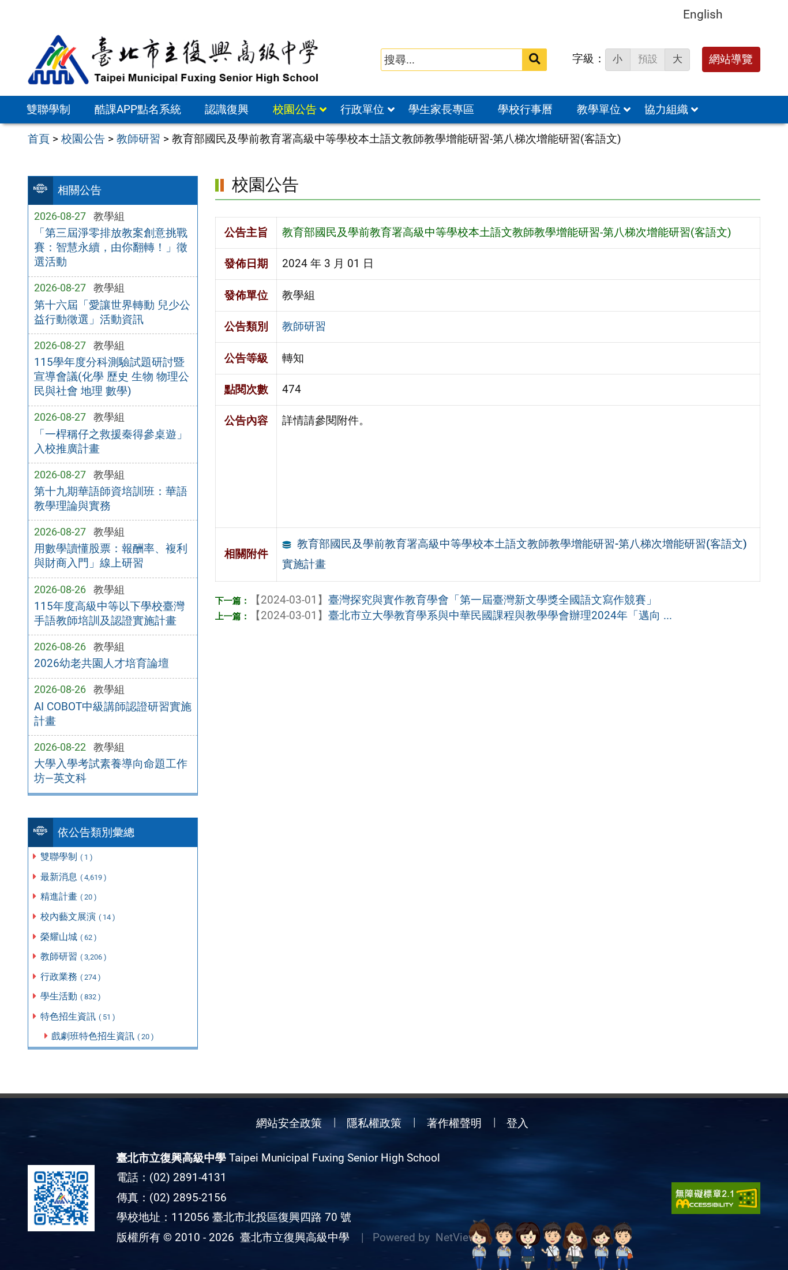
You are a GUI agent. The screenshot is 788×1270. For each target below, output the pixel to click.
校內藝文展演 (77, 916)
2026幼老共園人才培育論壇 (101, 663)
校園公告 (295, 109)
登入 (517, 1123)
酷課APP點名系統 (138, 109)
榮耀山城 (68, 936)
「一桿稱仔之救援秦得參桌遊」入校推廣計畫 (110, 441)
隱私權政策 (374, 1123)
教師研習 (73, 956)
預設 (648, 59)
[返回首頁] (174, 60)
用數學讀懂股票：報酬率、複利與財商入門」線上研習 (110, 556)
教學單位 (599, 109)
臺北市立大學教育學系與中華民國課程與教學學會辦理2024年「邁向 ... (461, 615)
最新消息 (73, 876)
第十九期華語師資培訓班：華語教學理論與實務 (110, 498)
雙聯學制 (48, 109)
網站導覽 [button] (731, 59)
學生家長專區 (441, 109)
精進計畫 (68, 896)
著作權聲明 (454, 1123)
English (703, 14)
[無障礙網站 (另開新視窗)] (715, 1198)
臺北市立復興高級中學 (292, 1237)
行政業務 (70, 976)
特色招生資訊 (77, 1016)
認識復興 (227, 109)
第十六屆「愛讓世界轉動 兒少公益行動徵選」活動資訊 (112, 312)
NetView (456, 1237)
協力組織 (666, 109)
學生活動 (70, 996)
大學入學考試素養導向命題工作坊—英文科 (110, 771)
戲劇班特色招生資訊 (102, 1036)
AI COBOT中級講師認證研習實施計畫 (113, 714)
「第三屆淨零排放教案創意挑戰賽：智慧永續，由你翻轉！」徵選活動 (110, 247)
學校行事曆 (525, 109)
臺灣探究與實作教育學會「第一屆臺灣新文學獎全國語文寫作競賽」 (453, 599)
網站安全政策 (289, 1123)
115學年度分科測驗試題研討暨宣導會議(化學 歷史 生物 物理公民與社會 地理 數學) (111, 376)
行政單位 (362, 109)
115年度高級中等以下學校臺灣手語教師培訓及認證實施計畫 (109, 613)
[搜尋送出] (534, 59)
